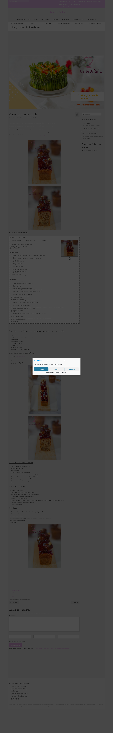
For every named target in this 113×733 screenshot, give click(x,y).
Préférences (72, 369)
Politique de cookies (50, 372)
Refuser (56, 369)
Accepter (41, 369)
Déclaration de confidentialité (60, 372)
